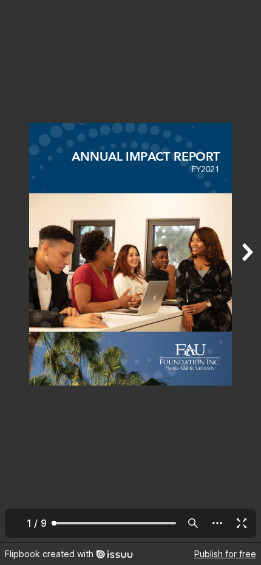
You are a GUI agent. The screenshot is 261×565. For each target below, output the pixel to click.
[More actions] (217, 523)
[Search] (193, 523)
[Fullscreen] (241, 523)
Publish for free (225, 554)
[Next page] (246, 271)
